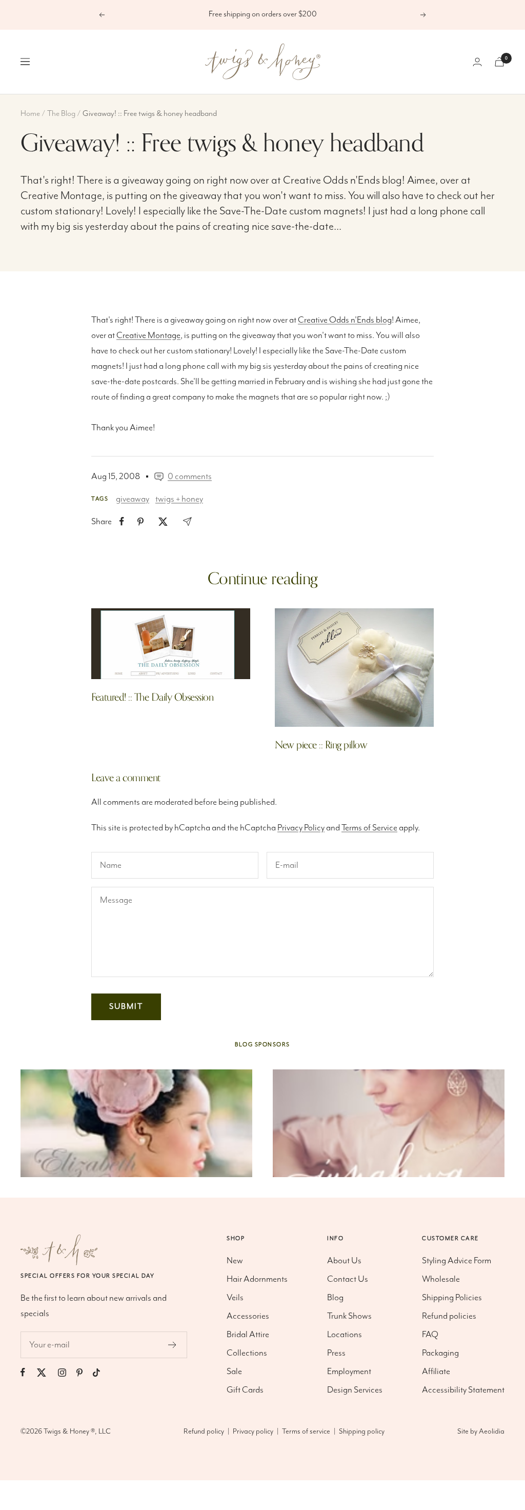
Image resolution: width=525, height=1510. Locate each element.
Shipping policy (362, 1431)
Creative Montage (61, 195)
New (235, 1261)
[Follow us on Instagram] (67, 1372)
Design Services (354, 1390)
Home (30, 113)
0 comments (190, 476)
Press (336, 1353)
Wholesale (441, 1279)
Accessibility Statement (463, 1390)
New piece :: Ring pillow (321, 745)
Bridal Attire (248, 1334)
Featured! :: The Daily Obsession (152, 697)
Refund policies (449, 1316)
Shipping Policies (452, 1298)
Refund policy (204, 1431)
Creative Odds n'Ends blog (342, 180)
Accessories (248, 1316)
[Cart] (499, 62)
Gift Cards (245, 1390)
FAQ (430, 1334)
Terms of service (306, 1431)
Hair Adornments (257, 1279)
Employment (349, 1371)
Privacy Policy (301, 828)
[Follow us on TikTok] (101, 1372)
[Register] (172, 1344)
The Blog (61, 113)
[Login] (477, 61)
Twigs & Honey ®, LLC (77, 1431)
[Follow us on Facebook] (28, 1372)
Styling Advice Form (456, 1261)
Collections (247, 1353)
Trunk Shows (349, 1316)
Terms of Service (369, 828)
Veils (235, 1298)
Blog (335, 1298)
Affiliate (436, 1371)
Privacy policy (253, 1431)
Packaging (440, 1353)
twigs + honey (179, 499)
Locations (344, 1334)
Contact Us (347, 1279)
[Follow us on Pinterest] (84, 1372)
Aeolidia (491, 1431)
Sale (234, 1371)
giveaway (132, 499)
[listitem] (121, 521)
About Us (344, 1261)
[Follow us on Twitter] (46, 1372)
